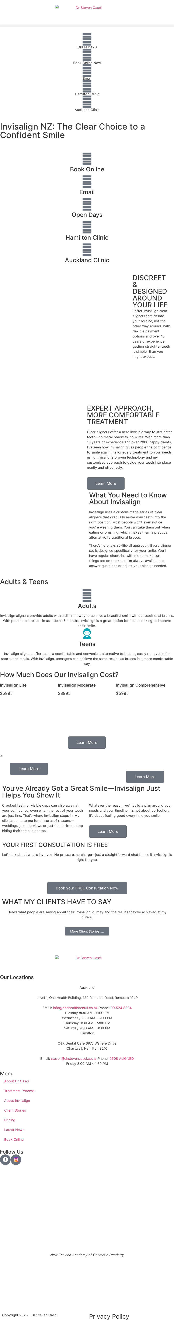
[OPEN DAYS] (87, 39)
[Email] (87, 70)
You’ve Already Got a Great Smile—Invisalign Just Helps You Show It (81, 791)
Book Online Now (87, 63)
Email (87, 78)
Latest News (14, 1130)
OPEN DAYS (87, 47)
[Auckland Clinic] (87, 102)
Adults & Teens (24, 582)
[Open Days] (87, 204)
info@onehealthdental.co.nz (75, 1008)
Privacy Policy (109, 1316)
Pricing (9, 1120)
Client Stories (15, 1110)
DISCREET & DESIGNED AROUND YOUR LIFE (150, 291)
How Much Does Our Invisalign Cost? (59, 675)
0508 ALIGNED (121, 1058)
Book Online (87, 169)
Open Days (87, 214)
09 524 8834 (121, 1008)
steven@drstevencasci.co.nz (74, 1058)
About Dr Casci (16, 1081)
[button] (87, 26)
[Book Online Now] (87, 55)
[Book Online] (87, 159)
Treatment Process (19, 1091)
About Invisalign (17, 1100)
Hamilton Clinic (87, 94)
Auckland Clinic (87, 110)
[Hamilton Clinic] (87, 86)
